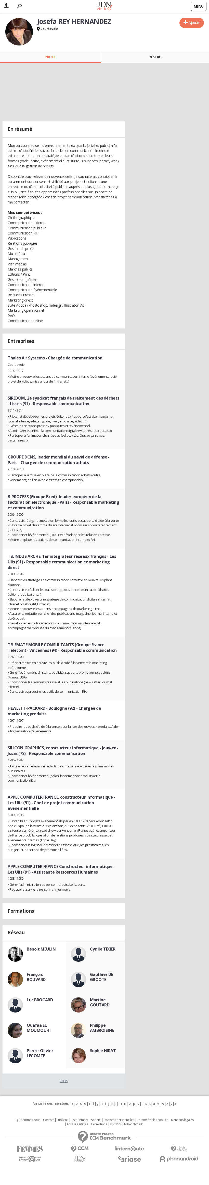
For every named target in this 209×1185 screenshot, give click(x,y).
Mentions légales (182, 1120)
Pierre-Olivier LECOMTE (40, 1053)
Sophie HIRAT (103, 1050)
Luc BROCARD (40, 1000)
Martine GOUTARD (100, 1002)
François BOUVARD (36, 977)
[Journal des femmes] (30, 1149)
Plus (64, 1081)
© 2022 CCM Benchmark (126, 1124)
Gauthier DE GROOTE (101, 977)
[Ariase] (129, 1159)
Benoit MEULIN (41, 949)
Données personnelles (118, 1120)
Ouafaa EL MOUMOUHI (39, 1027)
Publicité (62, 1120)
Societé (96, 1120)
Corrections (99, 1124)
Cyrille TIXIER (102, 949)
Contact (48, 1120)
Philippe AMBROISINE (102, 1027)
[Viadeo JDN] (79, 1159)
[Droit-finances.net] (179, 1149)
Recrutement (79, 1120)
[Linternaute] (129, 1148)
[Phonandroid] (179, 1159)
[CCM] (79, 1149)
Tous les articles (77, 1124)
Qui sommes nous (28, 1120)
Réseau (155, 56)
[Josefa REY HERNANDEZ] (19, 32)
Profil (50, 56)
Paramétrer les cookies (152, 1120)
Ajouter (194, 22)
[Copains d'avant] (30, 1159)
